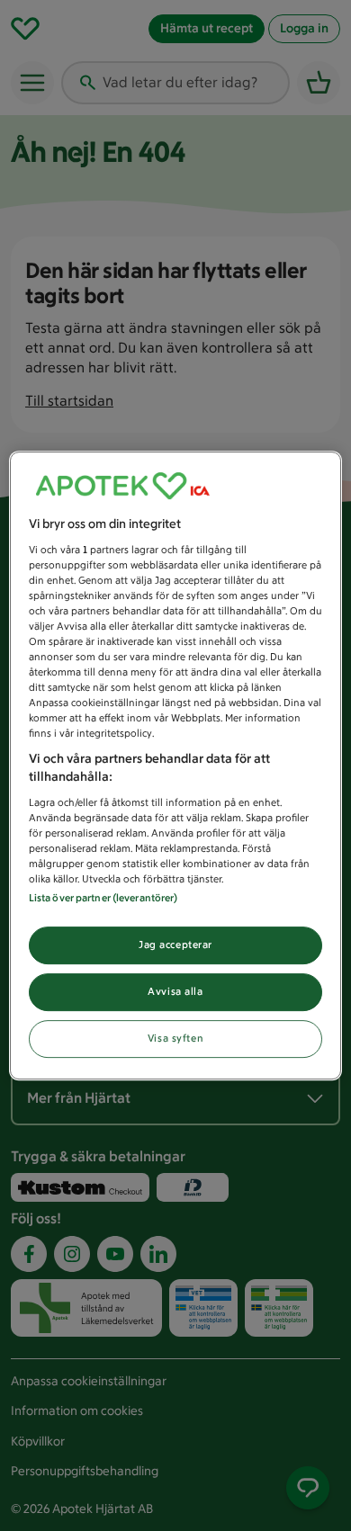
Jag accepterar (175, 944)
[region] (176, 765)
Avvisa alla (175, 991)
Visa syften (175, 1038)
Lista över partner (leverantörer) (103, 897)
